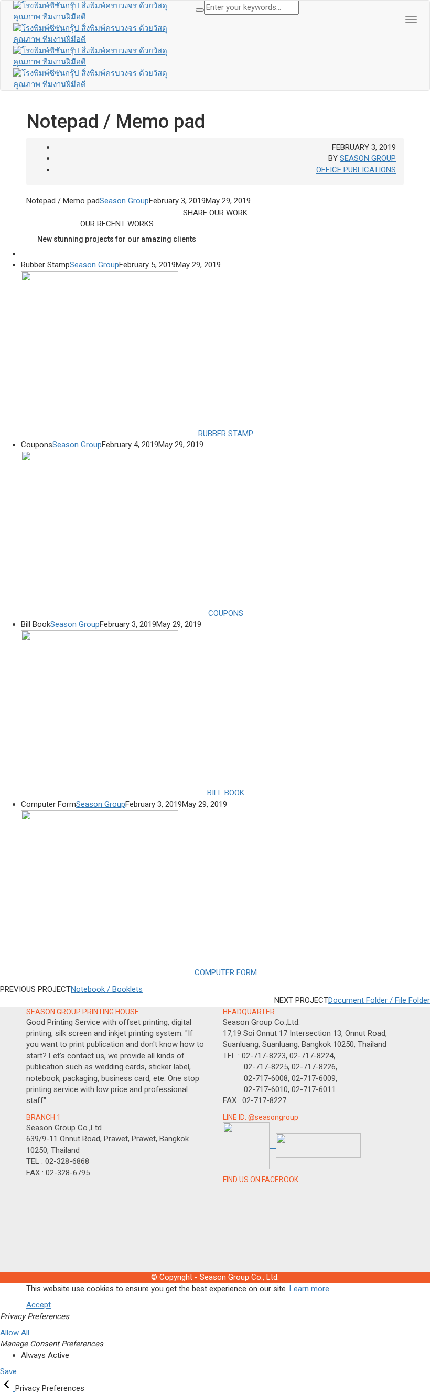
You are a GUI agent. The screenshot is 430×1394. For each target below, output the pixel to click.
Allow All (14, 1332)
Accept (38, 1305)
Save (8, 1371)
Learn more (309, 1288)
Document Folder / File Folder (379, 1000)
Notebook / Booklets (107, 989)
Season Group (368, 158)
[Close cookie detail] (7, 1388)
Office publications (356, 170)
